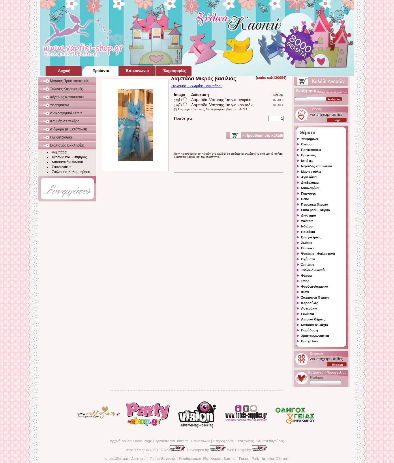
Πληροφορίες (223, 441)
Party (256, 459)
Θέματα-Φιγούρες (270, 441)
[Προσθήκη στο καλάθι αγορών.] (255, 135)
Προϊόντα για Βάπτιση (172, 441)
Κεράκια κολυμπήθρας (69, 157)
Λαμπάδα (59, 152)
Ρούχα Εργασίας (163, 459)
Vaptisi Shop (135, 450)
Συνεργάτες (245, 441)
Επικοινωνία (200, 441)
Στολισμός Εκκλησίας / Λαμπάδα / (196, 86)
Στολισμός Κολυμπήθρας (71, 172)
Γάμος (244, 459)
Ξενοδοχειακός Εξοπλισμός (200, 459)
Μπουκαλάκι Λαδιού (67, 162)
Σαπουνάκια (61, 167)
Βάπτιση (230, 459)
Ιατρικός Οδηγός (275, 459)
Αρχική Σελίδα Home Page (131, 441)
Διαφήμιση (139, 459)
